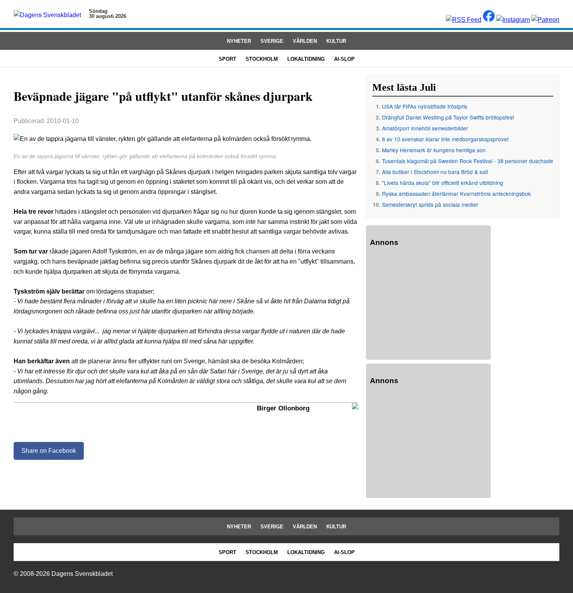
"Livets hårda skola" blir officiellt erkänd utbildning (442, 183)
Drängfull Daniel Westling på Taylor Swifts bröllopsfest (448, 117)
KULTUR (336, 41)
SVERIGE (271, 41)
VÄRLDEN (305, 41)
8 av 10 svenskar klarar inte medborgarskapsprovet (445, 139)
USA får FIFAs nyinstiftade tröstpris (424, 106)
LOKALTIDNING (306, 59)
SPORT (227, 59)
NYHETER (239, 41)
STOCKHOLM (262, 59)
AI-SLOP (344, 59)
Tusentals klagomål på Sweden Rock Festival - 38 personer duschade (467, 161)
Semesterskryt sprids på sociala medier (430, 204)
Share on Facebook (48, 450)
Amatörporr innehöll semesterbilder (425, 128)
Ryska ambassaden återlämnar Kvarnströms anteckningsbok (456, 193)
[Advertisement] (428, 304)
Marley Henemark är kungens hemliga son (434, 150)
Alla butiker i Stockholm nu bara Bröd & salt (435, 172)
